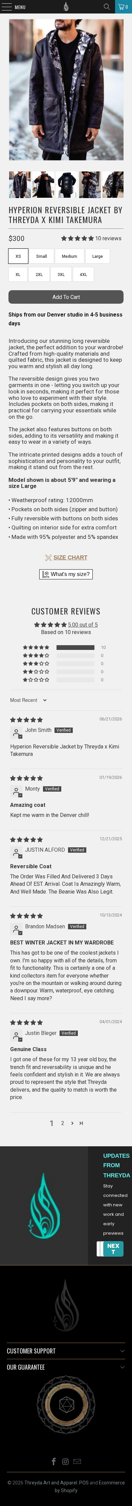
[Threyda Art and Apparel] (66, 6)
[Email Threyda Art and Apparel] (77, 1462)
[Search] (107, 6)
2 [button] (62, 1123)
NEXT (113, 1248)
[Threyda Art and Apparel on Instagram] (66, 1462)
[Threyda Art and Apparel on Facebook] (54, 1462)
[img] (26, 720)
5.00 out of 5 (83, 625)
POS (84, 1482)
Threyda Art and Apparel (50, 1482)
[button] (36, 647)
